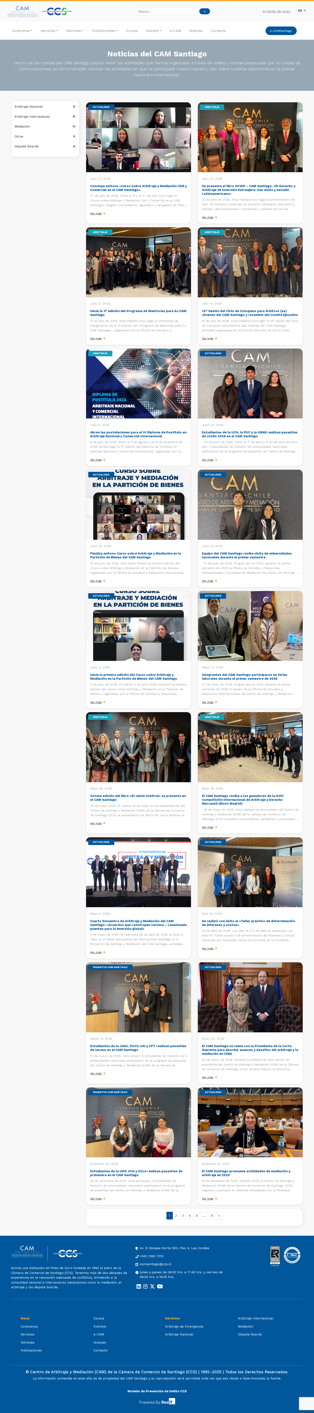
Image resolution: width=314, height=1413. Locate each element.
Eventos (152, 31)
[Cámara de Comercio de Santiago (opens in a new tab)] (57, 11)
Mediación (45, 126)
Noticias (195, 31)
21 (211, 1216)
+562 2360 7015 (151, 1256)
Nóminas (73, 31)
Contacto (218, 31)
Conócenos (21, 31)
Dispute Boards (45, 146)
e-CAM (175, 31)
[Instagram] (145, 1286)
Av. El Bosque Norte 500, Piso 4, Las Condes (174, 1248)
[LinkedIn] (138, 1286)
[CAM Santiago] (29, 1253)
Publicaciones (103, 31)
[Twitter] (152, 1286)
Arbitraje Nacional (45, 107)
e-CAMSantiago (281, 30)
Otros (45, 136)
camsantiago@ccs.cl (155, 1264)
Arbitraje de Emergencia (184, 1326)
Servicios (48, 31)
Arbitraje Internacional (45, 117)
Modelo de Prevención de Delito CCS (157, 1391)
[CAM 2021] (23, 11)
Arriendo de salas (276, 11)
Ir (205, 11)
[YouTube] (160, 1286)
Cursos (132, 31)
